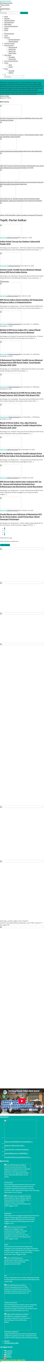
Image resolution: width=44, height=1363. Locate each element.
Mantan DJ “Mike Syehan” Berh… (14, 1145)
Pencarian (24, 13)
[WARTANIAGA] (5, 9)
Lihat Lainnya (5, 545)
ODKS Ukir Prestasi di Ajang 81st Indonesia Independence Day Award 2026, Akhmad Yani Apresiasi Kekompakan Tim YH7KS (22, 167)
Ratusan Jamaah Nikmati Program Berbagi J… (18, 1142)
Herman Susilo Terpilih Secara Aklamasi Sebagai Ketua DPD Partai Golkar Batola (20, 270)
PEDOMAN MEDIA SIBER (11, 1343)
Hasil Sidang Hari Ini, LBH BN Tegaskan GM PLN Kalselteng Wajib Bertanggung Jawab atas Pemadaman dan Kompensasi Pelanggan (21, 200)
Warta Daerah (4, 266)
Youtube (8, 1355)
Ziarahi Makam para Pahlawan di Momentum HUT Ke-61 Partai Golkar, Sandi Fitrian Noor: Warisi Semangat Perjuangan (21, 516)
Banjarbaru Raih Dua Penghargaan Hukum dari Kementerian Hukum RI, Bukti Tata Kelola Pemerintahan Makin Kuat (22, 183)
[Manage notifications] (4, 1358)
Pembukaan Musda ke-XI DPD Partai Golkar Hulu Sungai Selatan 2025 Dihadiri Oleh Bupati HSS (20, 393)
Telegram (9, 1357)
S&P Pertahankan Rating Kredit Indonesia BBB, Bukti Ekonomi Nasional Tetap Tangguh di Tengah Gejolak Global (21, 85)
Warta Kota (3, 238)
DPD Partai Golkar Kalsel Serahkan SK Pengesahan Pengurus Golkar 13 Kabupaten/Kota (21, 301)
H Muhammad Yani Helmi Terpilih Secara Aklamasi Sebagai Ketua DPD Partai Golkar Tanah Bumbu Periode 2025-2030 (21, 362)
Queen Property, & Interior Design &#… (16, 1149)
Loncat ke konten (5, 1)
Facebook (9, 1351)
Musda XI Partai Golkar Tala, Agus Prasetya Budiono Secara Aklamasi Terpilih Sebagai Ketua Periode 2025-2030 (21, 425)
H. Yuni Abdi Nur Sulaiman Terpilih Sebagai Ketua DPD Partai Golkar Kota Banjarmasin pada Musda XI (22, 454)
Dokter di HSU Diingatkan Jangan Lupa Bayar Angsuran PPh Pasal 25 (21, 215)
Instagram (9, 1353)
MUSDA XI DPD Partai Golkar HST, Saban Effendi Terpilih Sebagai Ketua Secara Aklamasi (20, 331)
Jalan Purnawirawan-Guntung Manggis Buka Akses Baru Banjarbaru (21, 151)
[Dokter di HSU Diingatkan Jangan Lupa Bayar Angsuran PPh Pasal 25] (10, 213)
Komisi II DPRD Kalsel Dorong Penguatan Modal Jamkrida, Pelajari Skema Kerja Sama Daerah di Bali (21, 93)
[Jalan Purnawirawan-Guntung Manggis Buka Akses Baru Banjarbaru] (8, 149)
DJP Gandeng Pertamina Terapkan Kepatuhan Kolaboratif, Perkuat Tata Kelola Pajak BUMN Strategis (21, 88)
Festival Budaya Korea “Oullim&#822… (16, 1153)
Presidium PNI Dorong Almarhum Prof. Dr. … (18, 1157)
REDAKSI (7, 1341)
